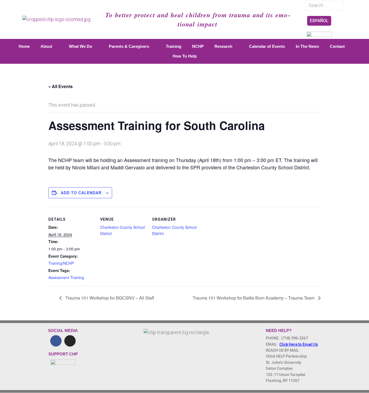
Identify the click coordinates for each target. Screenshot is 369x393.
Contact (337, 46)
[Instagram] (70, 341)
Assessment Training (66, 277)
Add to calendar (81, 192)
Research (223, 46)
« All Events (60, 86)
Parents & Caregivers (129, 46)
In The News (307, 46)
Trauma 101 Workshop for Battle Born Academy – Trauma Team (254, 298)
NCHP (198, 46)
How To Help (185, 56)
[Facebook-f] (56, 341)
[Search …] (324, 5)
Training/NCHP (61, 263)
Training (173, 46)
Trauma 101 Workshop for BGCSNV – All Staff (109, 298)
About (46, 46)
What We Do (80, 46)
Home (24, 46)
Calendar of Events (267, 46)
